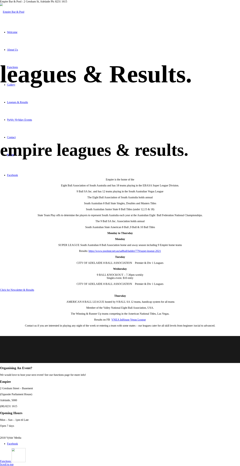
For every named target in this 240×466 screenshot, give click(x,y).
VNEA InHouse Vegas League (128, 319)
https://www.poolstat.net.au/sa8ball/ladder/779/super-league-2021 (125, 250)
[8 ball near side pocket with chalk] (120, 349)
